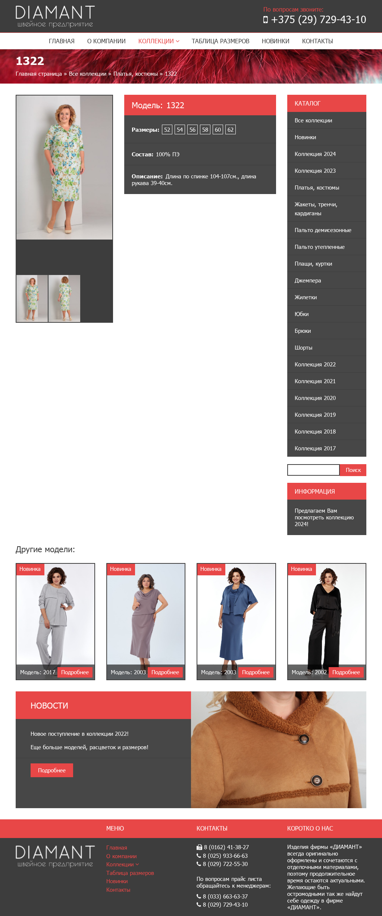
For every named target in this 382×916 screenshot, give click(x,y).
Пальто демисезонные (323, 229)
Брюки (303, 330)
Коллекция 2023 (315, 170)
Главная (62, 40)
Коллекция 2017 (315, 448)
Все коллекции (87, 73)
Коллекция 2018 (315, 431)
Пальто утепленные (320, 246)
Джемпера (308, 280)
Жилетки (306, 297)
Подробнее (52, 770)
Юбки (302, 313)
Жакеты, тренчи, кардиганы (316, 208)
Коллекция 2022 (315, 364)
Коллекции (157, 40)
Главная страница (39, 73)
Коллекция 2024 (315, 153)
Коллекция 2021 (315, 381)
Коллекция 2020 (315, 397)
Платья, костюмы (135, 73)
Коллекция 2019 (315, 414)
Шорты (303, 347)
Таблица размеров (220, 40)
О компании (106, 40)
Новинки (275, 40)
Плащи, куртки (313, 263)
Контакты (317, 40)
